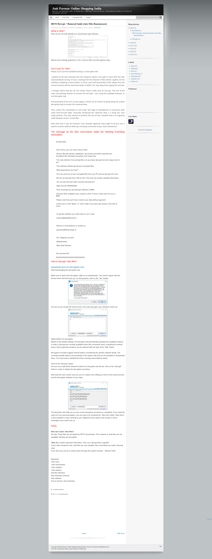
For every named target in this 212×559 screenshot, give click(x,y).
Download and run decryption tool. (68, 267)
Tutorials (97, 27)
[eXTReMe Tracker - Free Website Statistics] (130, 123)
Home (51, 17)
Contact (88, 17)
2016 (132, 49)
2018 (132, 43)
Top (160, 546)
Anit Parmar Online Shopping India (76, 8)
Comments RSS (77, 17)
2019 (132, 28)
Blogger (149, 130)
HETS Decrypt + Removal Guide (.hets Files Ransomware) (79, 24)
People (133, 68)
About (57, 17)
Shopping (134, 76)
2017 (132, 46)
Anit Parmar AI (74, 549)
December (135, 30)
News (133, 66)
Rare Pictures (135, 74)
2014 (132, 51)
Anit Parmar (65, 549)
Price (132, 71)
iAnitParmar (82, 549)
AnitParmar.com (104, 547)
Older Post (121, 533)
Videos (133, 81)
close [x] (209, 519)
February (135, 39)
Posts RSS (65, 17)
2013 (132, 54)
